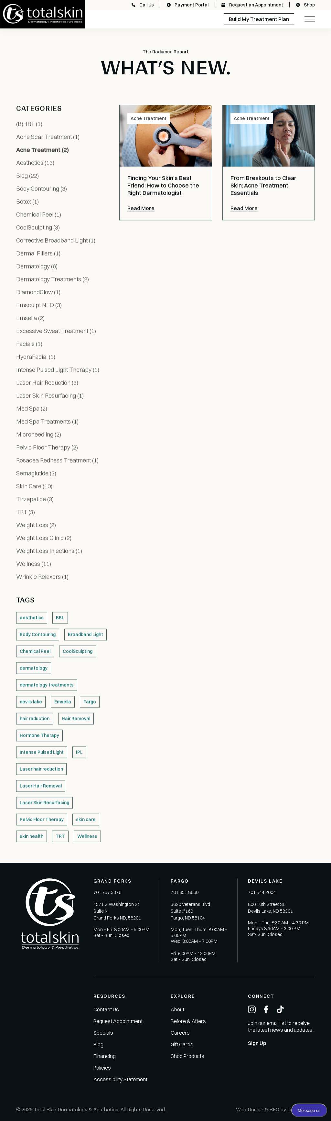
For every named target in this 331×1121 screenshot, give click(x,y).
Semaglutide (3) (36, 473)
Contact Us (106, 1009)
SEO (274, 1110)
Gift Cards (182, 1044)
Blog (98, 1044)
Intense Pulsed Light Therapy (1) (57, 370)
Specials (103, 1032)
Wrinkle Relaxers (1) (42, 577)
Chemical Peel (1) (38, 214)
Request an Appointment (256, 5)
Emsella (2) (30, 318)
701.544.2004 (262, 892)
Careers (180, 1032)
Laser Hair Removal (41, 786)
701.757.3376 (107, 892)
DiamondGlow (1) (38, 292)
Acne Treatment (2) (42, 150)
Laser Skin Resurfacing (44, 803)
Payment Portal (191, 5)
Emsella (62, 702)
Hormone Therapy (39, 735)
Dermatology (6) (37, 266)
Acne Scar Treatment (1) (48, 137)
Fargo (89, 702)
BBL (60, 618)
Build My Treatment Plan (259, 19)
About (177, 1009)
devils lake (31, 702)
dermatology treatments (47, 685)
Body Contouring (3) (41, 188)
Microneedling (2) (38, 434)
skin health (31, 836)
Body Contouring (38, 634)
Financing (104, 1056)
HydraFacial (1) (35, 357)
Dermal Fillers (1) (38, 253)
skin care (86, 819)
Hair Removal (76, 719)
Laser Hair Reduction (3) (47, 382)
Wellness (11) (33, 564)
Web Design (249, 1110)
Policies (102, 1067)
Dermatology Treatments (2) (52, 279)
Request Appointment (118, 1021)
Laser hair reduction (41, 769)
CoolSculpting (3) (38, 227)
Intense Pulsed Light (42, 752)
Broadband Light (85, 634)
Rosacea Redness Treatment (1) (57, 460)
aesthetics (32, 618)
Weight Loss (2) (36, 525)
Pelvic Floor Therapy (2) (47, 447)
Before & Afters (188, 1021)
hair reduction (34, 719)
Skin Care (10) (34, 486)
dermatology (34, 668)
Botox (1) (27, 201)
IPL (79, 752)
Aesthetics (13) (35, 163)
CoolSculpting (77, 651)
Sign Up (257, 1043)
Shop (309, 5)
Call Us (146, 5)
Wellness (87, 836)
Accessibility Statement (120, 1079)
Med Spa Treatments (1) (47, 421)
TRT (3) (25, 512)
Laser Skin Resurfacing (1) (50, 395)
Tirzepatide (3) (35, 499)
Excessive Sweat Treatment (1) (56, 331)
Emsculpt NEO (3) (39, 305)
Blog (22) (27, 176)
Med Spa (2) (31, 408)
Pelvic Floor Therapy (42, 819)
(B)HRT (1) (29, 124)
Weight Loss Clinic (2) (43, 538)
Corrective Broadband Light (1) (55, 240)
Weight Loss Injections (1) (49, 551)
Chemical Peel (35, 651)
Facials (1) (29, 344)
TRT (60, 836)
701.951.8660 (184, 892)
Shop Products (187, 1056)
